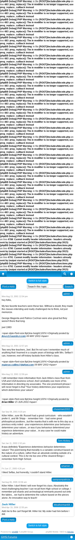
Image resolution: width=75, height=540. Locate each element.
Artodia (70, 532)
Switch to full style (37, 280)
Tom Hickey (65, 440)
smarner (66, 466)
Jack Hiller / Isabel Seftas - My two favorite (33, 2)
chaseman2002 (63, 409)
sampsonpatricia (62, 479)
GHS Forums (9, 536)
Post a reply (8, 286)
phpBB (15, 532)
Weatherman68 (63, 504)
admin (67, 294)
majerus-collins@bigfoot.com (18, 364)
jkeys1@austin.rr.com (14, 336)
